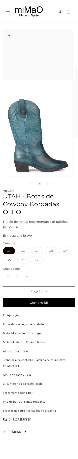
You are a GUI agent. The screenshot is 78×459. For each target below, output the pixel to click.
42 (39, 260)
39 (67, 251)
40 (11, 260)
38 (53, 251)
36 (25, 251)
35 (11, 251)
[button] (8, 11)
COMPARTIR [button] (17, 432)
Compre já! (39, 303)
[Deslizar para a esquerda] (30, 183)
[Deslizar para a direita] (47, 183)
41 (25, 260)
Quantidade (11, 268)
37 (39, 251)
